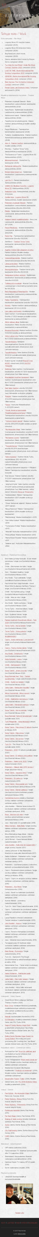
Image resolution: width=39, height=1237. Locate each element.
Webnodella (22, 1234)
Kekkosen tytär (10, 192)
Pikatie (7, 211)
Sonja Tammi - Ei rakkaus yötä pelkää (18, 756)
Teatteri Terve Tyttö (22, 242)
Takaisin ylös (19, 1213)
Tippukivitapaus (11, 342)
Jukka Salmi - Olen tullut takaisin (16, 979)
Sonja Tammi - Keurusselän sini (16, 784)
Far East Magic (10, 1116)
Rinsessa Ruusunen (12, 330)
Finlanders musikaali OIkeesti (15, 203)
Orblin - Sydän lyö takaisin (14, 682)
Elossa (20, 492)
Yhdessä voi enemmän (23, 1071)
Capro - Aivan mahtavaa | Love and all (19, 640)
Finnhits (7, 306)
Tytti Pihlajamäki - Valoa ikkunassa (17, 722)
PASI (18, 1223)
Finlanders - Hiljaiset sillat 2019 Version (19, 767)
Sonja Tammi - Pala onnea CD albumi (18, 727)
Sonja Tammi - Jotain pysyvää (16, 671)
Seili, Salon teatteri (12, 388)
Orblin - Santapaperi (12, 665)
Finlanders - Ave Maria (13, 887)
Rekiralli (7, 1017)
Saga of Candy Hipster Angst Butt (17, 1025)
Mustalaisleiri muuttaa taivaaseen (17, 377)
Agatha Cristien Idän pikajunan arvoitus (19, 250)
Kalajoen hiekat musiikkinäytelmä (16, 219)
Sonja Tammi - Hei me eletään (16, 710)
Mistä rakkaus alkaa (12, 322)
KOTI (3, 1223)
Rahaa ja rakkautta (13, 166)
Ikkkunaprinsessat (11, 160)
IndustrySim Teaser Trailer (14, 1079)
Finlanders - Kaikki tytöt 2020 (15, 761)
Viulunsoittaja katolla (12, 258)
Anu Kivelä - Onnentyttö (14, 654)
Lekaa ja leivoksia (11, 264)
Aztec (7, 1125)
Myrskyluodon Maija (13, 429)
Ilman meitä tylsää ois (29, 1060)
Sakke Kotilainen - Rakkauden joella (17, 973)
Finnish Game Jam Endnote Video (17, 88)
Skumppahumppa (11, 270)
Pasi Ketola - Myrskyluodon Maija (17, 1093)
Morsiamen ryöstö (12, 438)
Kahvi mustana (11, 457)
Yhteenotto (29, 492)
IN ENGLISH (33, 1223)
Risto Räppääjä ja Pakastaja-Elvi (16, 292)
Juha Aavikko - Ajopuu (13, 923)
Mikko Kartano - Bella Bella (14, 826)
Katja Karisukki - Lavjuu (13, 659)
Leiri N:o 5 (8, 180)
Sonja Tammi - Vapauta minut (15, 773)
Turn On (8, 744)
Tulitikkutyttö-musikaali (13, 283)
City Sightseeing (11, 1130)
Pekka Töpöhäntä (11, 300)
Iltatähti (8, 396)
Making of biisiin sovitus (13, 1119)
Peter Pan (8, 236)
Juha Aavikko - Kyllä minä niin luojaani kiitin (20, 845)
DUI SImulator (10, 1020)
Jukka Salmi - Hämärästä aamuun (17, 705)
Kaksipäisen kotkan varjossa (15, 275)
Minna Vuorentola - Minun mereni (17, 693)
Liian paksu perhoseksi (13, 311)
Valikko (36, 5)
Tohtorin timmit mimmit (14, 421)
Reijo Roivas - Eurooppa (13, 951)
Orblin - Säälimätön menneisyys (16, 699)
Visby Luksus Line (11, 336)
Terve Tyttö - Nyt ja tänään (15, 626)
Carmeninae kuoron (12, 798)
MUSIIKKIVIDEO (10, 637)
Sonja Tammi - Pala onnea (14, 733)
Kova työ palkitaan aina (27, 1051)
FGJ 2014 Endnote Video (27, 1082)
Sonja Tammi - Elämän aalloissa (16, 790)
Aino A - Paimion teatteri (14, 143)
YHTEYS (24, 1223)
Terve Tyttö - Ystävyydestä (15, 631)
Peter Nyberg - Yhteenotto (15, 1105)
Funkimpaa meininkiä (12, 1110)
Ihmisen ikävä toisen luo (13, 172)
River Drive (9, 1006)
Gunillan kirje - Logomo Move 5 (16, 197)
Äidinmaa (8, 369)
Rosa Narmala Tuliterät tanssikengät (18, 716)
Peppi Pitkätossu (11, 228)
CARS (7, 1136)
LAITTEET (11, 1223)
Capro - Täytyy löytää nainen (15, 648)
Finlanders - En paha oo (13, 778)
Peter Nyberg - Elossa (13, 1099)
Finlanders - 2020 (11, 750)
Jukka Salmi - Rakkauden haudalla (17, 688)
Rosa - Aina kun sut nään (14, 815)
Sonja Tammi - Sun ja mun (14, 739)
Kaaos (8, 405)
